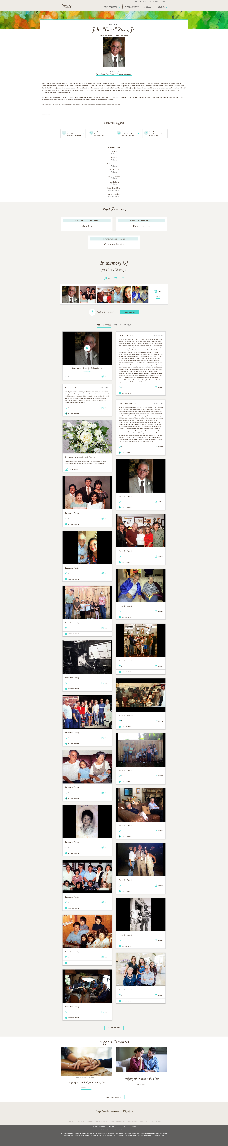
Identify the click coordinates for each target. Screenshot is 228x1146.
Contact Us (154, 1)
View (158, 297)
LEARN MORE (86, 1088)
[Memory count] (105, 278)
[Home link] (66, 6)
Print (164, 1)
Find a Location (140, 1)
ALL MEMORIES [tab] (104, 325)
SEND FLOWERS (73, 469)
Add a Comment (127, 393)
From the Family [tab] (122, 325)
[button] (112, 7)
